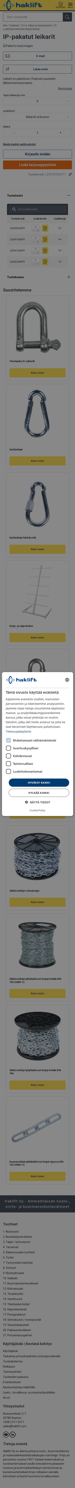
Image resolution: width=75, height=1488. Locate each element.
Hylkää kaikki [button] (38, 793)
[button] (37, 802)
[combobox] (67, 680)
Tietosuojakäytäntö (18, 731)
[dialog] (37, 744)
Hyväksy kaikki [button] (39, 782)
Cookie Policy (37, 810)
